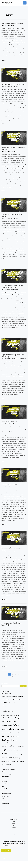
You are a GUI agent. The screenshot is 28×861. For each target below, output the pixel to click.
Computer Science (6, 725)
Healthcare (6, 740)
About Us (14, 823)
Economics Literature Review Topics (13, 84)
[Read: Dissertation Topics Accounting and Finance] (14, 137)
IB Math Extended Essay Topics (8, 702)
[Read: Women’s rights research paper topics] (14, 538)
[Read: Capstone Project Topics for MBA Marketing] (14, 345)
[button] (21, 3)
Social (3, 761)
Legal (3, 749)
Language (19, 746)
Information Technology (7, 743)
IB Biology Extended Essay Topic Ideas (10, 706)
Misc (2, 798)
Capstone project (14, 358)
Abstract (12, 486)
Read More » (4, 61)
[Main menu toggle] (25, 3)
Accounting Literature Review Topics (11, 215)
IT (16, 746)
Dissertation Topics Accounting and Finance (13, 148)
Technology (20, 761)
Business (4, 721)
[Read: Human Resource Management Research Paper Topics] (14, 275)
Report (12, 25)
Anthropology (10, 715)
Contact (14, 827)
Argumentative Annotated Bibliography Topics (11, 699)
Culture (16, 725)
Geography (12, 736)
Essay (11, 627)
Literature (10, 750)
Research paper (14, 289)
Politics (9, 757)
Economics (5, 729)
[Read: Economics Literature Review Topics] (14, 74)
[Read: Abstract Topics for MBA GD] (14, 475)
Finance (8, 736)
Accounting (3, 715)
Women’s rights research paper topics (12, 549)
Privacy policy (14, 834)
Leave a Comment (5, 25)
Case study (3, 779)
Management (17, 750)
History (14, 740)
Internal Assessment (6, 793)
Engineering (22, 729)
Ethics (3, 736)
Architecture (16, 715)
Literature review (14, 86)
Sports (9, 761)
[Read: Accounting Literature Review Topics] (14, 204)
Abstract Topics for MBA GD (11, 485)
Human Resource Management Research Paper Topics (12, 287)
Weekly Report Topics (6, 693)
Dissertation (13, 151)
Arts (14, 718)
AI (6, 715)
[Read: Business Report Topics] (14, 412)
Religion (22, 757)
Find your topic (4, 683)
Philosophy (19, 754)
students (13, 761)
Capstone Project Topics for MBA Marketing (12, 356)
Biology (17, 718)
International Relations (8, 746)
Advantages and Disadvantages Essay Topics (12, 624)
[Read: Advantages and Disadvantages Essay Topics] (14, 613)
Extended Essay (5, 788)
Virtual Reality (8, 764)
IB (1, 791)
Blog (14, 825)
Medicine (4, 754)
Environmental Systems (16, 733)
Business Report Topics (9, 422)
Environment (5, 733)
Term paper (4, 806)
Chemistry (10, 721)
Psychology (16, 758)
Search (23, 686)
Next (14, 676)
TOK (2, 808)
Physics (3, 758)
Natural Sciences (12, 754)
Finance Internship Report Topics (12, 23)
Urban (3, 764)
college (14, 721)
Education (14, 729)
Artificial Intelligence (6, 718)
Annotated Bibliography (6, 774)
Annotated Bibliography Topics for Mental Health (12, 696)
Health (17, 736)
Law (23, 746)
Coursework (4, 781)
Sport (7, 761)
